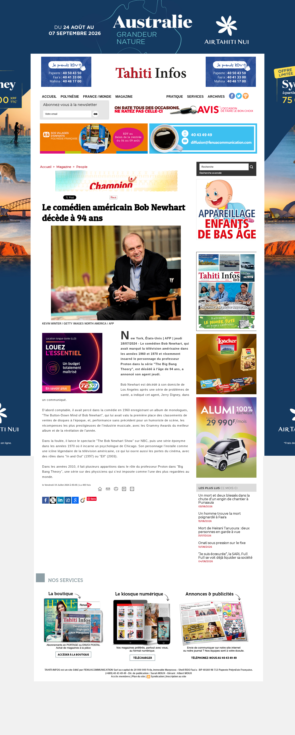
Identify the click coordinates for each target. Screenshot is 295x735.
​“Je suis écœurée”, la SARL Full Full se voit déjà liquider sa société (225, 555)
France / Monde (97, 96)
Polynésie (70, 96)
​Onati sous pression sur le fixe (222, 543)
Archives (216, 96)
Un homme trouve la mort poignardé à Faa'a (219, 515)
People (81, 167)
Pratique (174, 96)
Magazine (124, 96)
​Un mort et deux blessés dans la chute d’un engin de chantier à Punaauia (224, 499)
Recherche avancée (210, 172)
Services (195, 96)
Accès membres (120, 676)
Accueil (49, 96)
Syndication (157, 676)
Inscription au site (176, 676)
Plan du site (138, 676)
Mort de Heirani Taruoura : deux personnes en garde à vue (224, 530)
